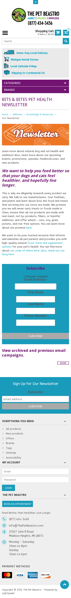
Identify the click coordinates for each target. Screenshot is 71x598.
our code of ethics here (24, 250)
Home (5, 114)
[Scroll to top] (64, 584)
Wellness (17, 114)
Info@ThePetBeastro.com (26, 525)
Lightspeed (8, 593)
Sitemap (11, 452)
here (29, 227)
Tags (9, 448)
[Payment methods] (7, 575)
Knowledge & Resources (39, 114)
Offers (10, 438)
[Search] (66, 41)
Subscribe (35, 392)
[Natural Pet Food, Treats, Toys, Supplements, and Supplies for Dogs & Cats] (35, 16)
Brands (10, 443)
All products (13, 428)
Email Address (35, 279)
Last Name (36, 304)
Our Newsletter (10, 118)
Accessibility (13, 457)
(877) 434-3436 (19, 519)
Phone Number (35, 315)
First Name (35, 292)
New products (14, 433)
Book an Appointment (17, 504)
